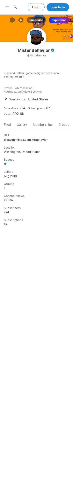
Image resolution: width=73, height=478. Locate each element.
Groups (63, 125)
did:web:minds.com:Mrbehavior (26, 140)
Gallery (22, 125)
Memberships (43, 125)
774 (22, 108)
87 (48, 108)
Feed (7, 125)
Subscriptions (36, 108)
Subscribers (11, 108)
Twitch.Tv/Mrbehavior (18, 87)
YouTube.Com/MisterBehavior (23, 91)
